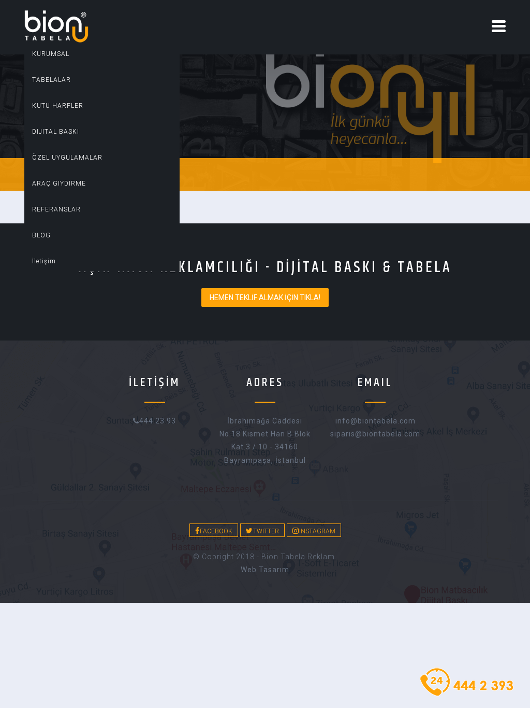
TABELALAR (51, 79)
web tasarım (265, 569)
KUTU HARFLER (57, 105)
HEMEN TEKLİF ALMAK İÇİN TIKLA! (265, 297)
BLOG (41, 235)
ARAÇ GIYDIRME (59, 183)
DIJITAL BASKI (55, 131)
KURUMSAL (50, 54)
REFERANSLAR (56, 209)
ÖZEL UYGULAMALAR (67, 157)
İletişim (44, 261)
